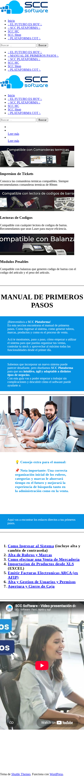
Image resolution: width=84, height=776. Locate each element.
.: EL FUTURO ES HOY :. (25, 52)
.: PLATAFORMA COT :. (24, 69)
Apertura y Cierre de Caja (31, 586)
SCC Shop (14, 66)
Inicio (11, 20)
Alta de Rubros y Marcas (30, 555)
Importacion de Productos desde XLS (41, 564)
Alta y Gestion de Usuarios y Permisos (42, 582)
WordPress (56, 774)
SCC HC (13, 62)
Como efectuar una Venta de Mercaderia (44, 559)
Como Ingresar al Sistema (31, 546)
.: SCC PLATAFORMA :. (24, 59)
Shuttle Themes (20, 774)
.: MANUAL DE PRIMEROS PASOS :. (33, 55)
